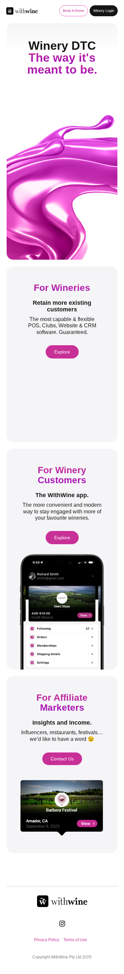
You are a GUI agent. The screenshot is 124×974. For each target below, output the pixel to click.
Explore (62, 352)
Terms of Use (75, 940)
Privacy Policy (46, 940)
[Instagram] (62, 923)
